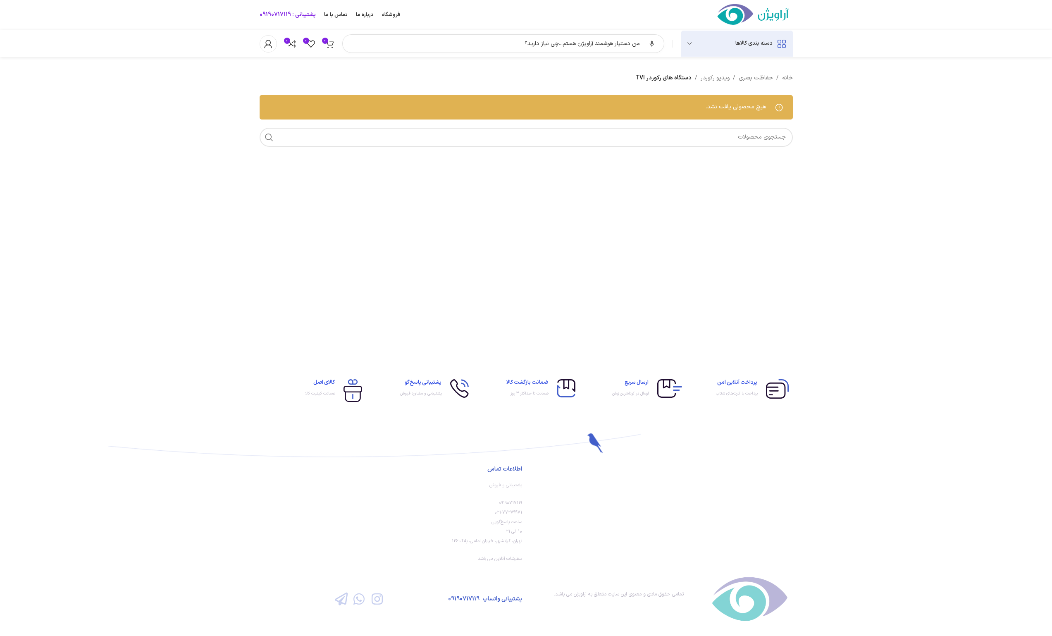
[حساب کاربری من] (268, 44)
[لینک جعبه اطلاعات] (739, 389)
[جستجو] (269, 137)
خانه (787, 78)
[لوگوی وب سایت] (754, 14)
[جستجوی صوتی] (652, 44)
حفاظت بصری (756, 78)
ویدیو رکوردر (715, 78)
